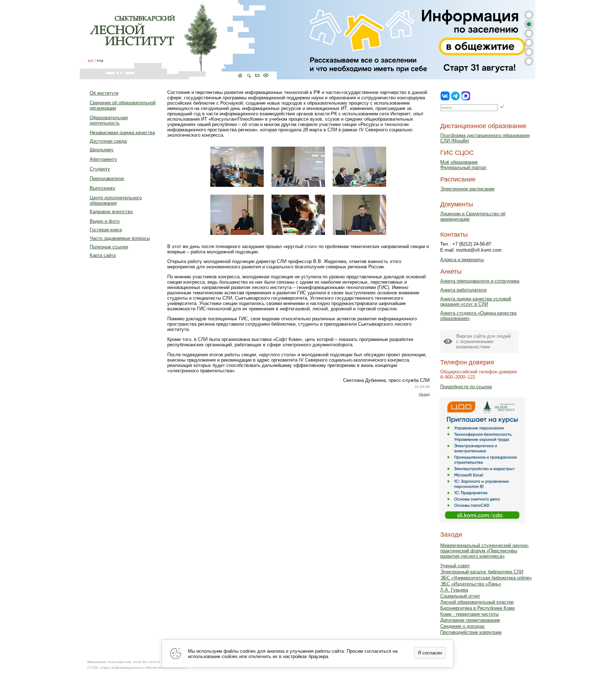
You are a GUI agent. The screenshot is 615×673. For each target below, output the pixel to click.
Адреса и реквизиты (462, 259)
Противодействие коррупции (470, 632)
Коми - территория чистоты (469, 614)
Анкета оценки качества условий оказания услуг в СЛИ (475, 301)
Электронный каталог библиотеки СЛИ (481, 571)
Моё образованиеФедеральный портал (463, 164)
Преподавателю (107, 178)
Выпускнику (102, 188)
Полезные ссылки (109, 246)
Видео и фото (105, 221)
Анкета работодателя (463, 290)
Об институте (104, 93)
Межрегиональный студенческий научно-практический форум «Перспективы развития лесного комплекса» (484, 551)
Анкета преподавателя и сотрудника (479, 281)
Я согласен (430, 653)
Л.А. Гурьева (454, 590)
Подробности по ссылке (466, 386)
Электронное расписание (467, 188)
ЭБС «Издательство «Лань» (470, 584)
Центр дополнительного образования (116, 200)
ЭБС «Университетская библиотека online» (486, 577)
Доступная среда (108, 141)
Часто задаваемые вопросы (120, 238)
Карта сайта (103, 255)
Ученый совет (455, 565)
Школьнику (102, 149)
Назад (424, 394)
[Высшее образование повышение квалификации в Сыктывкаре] (178, 39)
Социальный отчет (460, 596)
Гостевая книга (106, 229)
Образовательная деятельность (109, 120)
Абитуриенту (103, 159)
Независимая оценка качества (122, 132)
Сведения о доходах (462, 626)
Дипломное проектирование (470, 620)
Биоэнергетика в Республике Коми (477, 608)
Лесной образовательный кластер (477, 602)
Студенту (100, 169)
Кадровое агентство (111, 211)
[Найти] (502, 107)
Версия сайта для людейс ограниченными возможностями (483, 341)
